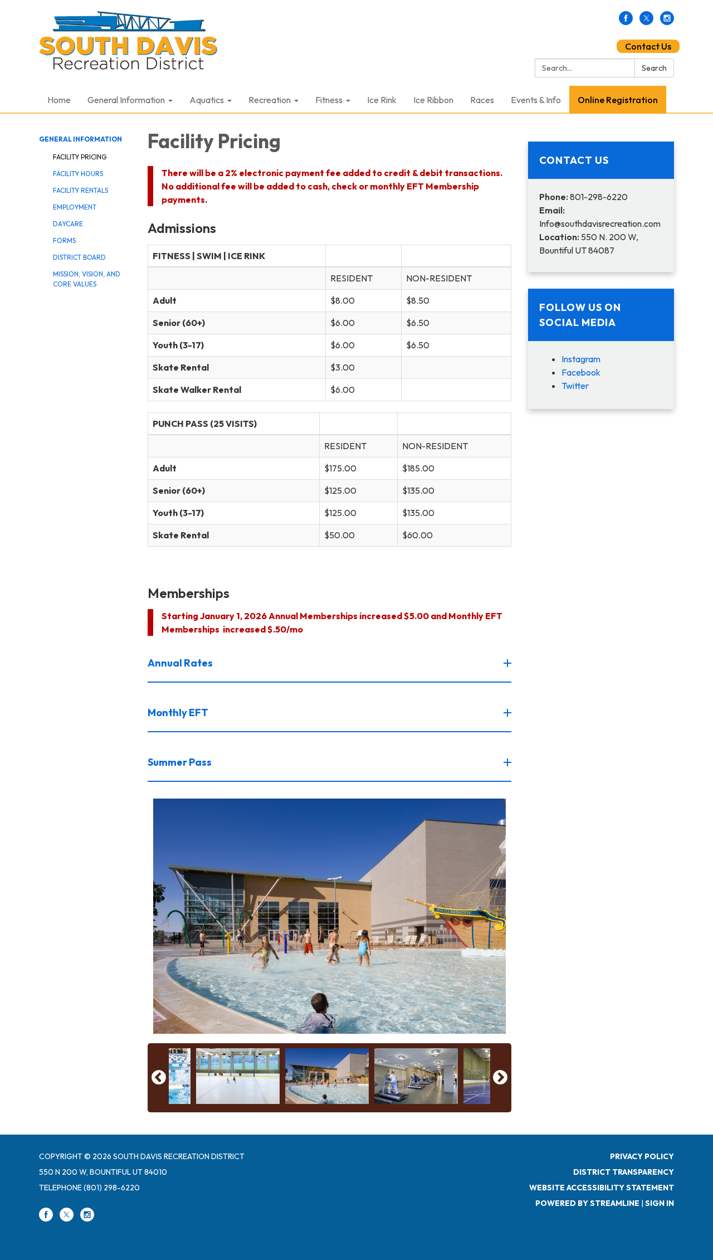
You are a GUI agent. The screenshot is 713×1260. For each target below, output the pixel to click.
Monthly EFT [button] (178, 712)
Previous (158, 1077)
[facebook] (626, 21)
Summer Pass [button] (180, 762)
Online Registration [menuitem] (618, 99)
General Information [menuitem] (126, 99)
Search (654, 68)
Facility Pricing (79, 157)
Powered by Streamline (587, 1203)
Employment (74, 207)
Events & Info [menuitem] (536, 99)
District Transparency (623, 1172)
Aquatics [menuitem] (206, 99)
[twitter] (646, 21)
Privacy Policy (642, 1156)
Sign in (659, 1203)
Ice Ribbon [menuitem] (433, 99)
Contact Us (648, 46)
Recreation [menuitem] (269, 99)
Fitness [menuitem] (329, 99)
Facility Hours (78, 173)
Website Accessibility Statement (601, 1188)
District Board (79, 257)
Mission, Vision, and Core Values (86, 279)
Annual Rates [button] (180, 662)
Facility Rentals (80, 190)
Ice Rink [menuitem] (382, 99)
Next (500, 1077)
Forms (64, 240)
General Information (80, 139)
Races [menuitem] (482, 99)
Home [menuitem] (59, 99)
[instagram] (667, 21)
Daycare (68, 224)
